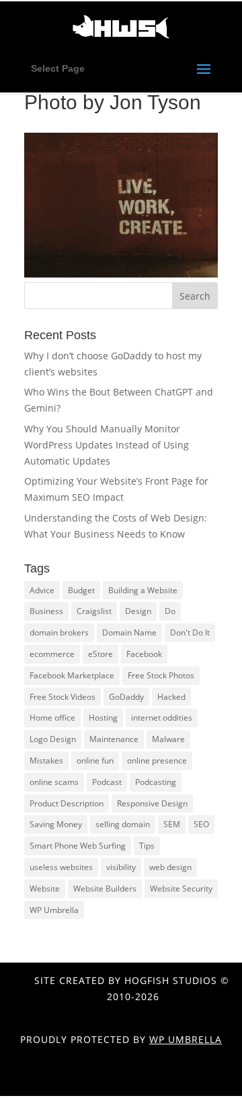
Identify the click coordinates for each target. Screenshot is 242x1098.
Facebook (144, 654)
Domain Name (129, 632)
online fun (95, 760)
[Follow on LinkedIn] (151, 1082)
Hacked (171, 697)
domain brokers (59, 632)
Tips (147, 845)
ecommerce (52, 654)
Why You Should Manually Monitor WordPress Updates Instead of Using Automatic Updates (106, 444)
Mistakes (46, 760)
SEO (201, 824)
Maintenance (113, 739)
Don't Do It (190, 632)
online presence (157, 760)
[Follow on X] (95, 1082)
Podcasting (155, 782)
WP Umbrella (54, 910)
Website (45, 888)
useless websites (61, 867)
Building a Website (142, 590)
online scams (54, 782)
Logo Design (53, 739)
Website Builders (104, 888)
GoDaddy (126, 697)
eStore (100, 654)
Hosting (103, 717)
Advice (42, 590)
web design (170, 867)
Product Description (67, 803)
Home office (52, 717)
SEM (171, 824)
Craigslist (94, 611)
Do (170, 611)
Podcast (107, 782)
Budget (81, 590)
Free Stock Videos (62, 697)
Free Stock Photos (161, 675)
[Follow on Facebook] (66, 1082)
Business (46, 611)
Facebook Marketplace (72, 675)
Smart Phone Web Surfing (78, 845)
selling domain (122, 824)
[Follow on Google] (123, 1082)
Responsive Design (152, 803)
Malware (168, 739)
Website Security (181, 888)
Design (138, 611)
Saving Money (56, 824)
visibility (121, 867)
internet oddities (161, 717)
